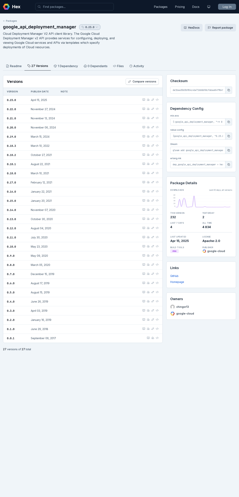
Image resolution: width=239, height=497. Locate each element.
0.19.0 (11, 136)
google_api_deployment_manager (39, 27)
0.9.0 (10, 255)
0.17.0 (11, 182)
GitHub (174, 275)
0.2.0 (10, 320)
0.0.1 (10, 338)
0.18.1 (11, 164)
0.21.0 (11, 118)
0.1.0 (10, 329)
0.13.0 (11, 219)
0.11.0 (11, 237)
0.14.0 (11, 210)
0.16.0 (11, 191)
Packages (160, 7)
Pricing (180, 7)
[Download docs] (148, 99)
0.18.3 (11, 146)
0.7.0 (10, 274)
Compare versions (144, 81)
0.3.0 (10, 310)
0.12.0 (11, 228)
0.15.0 (11, 201)
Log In (227, 7)
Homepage (177, 281)
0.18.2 (11, 155)
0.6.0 (10, 283)
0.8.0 (10, 265)
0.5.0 (10, 292)
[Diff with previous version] (152, 99)
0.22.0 (11, 109)
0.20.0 (11, 127)
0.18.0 (11, 173)
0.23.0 (11, 100)
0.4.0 (10, 301)
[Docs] (143, 99)
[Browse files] (157, 99)
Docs (195, 7)
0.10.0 (11, 246)
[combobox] (74, 6)
